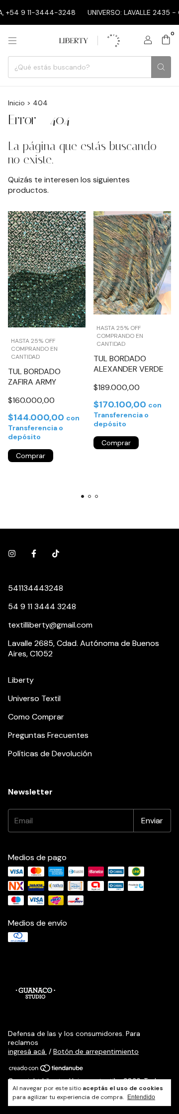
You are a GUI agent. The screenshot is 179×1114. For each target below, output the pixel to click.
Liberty (21, 680)
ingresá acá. (27, 1051)
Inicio (16, 102)
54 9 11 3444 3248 (42, 606)
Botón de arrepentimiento (96, 1051)
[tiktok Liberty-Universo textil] (56, 554)
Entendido (141, 1097)
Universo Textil (34, 698)
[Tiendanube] (46, 1070)
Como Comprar (36, 717)
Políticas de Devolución (50, 753)
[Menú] (12, 40)
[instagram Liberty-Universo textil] (12, 554)
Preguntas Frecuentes (48, 735)
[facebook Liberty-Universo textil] (34, 554)
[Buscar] (161, 67)
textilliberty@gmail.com (50, 625)
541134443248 (35, 588)
